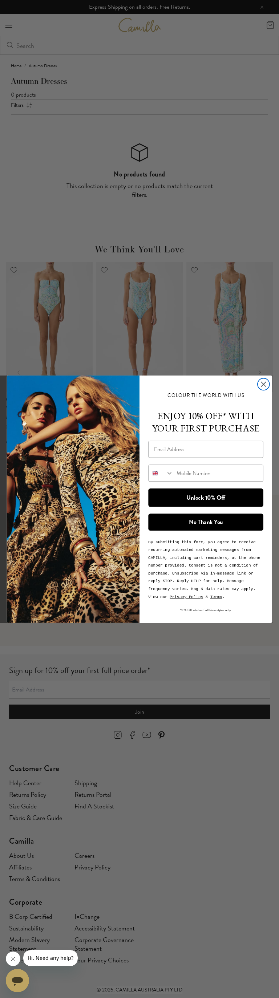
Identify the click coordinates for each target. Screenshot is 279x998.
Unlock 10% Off (205, 497)
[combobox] (161, 473)
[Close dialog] (264, 384)
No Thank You (206, 522)
